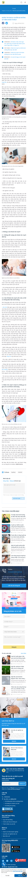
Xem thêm (23, 653)
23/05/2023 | (14, 43)
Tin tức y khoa (9, 10)
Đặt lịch (14, 741)
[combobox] (14, 631)
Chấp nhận (20, 875)
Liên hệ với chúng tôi (14, 585)
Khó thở (5, 307)
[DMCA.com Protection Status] (7, 809)
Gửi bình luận (16, 498)
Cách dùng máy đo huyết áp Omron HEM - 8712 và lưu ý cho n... (18, 557)
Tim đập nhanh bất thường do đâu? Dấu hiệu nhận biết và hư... (18, 516)
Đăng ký (12, 481)
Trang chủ (3, 10)
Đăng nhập (6, 481)
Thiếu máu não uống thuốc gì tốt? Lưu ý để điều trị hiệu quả (18, 688)
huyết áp (4, 82)
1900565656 (7, 797)
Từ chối (7, 875)
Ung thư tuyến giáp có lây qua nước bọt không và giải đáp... (18, 658)
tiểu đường (5, 369)
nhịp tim (9, 356)
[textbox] (14, 631)
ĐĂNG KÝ (22, 784)
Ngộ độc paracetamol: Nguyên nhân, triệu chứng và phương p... (18, 678)
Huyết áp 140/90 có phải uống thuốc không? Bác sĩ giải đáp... (17, 526)
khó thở (20, 472)
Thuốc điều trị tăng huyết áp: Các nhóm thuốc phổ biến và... (18, 536)
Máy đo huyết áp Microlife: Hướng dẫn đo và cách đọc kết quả (18, 547)
